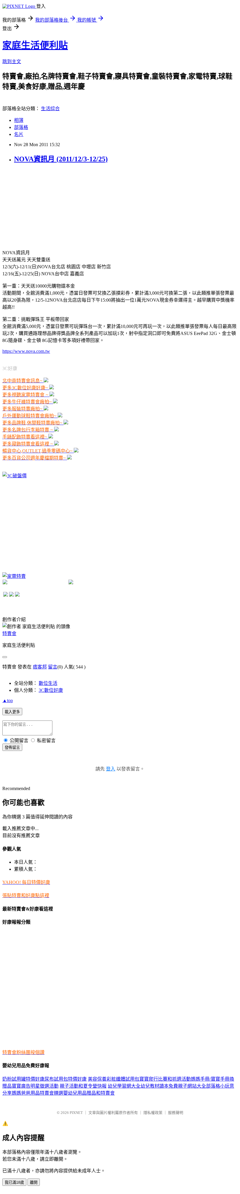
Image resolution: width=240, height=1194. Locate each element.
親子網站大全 (192, 1086)
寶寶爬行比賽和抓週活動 (165, 1078)
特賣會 (9, 633)
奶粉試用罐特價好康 (23, 1078)
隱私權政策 (152, 1112)
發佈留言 (12, 747)
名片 (18, 134)
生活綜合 (50, 108)
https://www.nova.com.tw (26, 351)
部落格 (21, 127)
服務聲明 (175, 1112)
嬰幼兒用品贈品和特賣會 (89, 1093)
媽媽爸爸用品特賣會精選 (37, 1093)
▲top (7, 700)
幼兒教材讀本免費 (159, 1086)
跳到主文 (11, 61)
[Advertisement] (46, 205)
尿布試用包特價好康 (65, 1078)
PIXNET (76, 1112)
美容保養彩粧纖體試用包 (113, 1078)
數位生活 (48, 683)
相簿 (18, 120)
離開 (33, 1182)
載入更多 (12, 712)
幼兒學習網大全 (124, 1086)
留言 (52, 666)
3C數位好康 (51, 690)
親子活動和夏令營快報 (83, 1086)
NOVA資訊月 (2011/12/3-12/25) (61, 159)
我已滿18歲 (14, 1182)
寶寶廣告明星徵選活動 (35, 1086)
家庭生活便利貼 (35, 45)
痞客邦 (40, 666)
